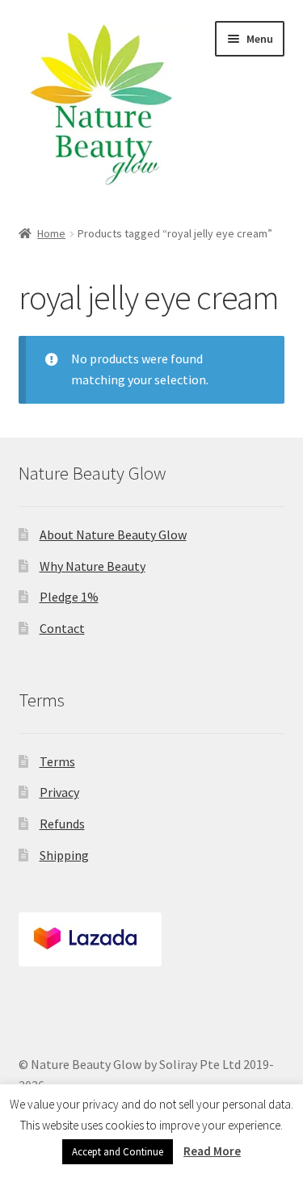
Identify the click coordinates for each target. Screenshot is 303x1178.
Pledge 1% (69, 597)
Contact (62, 628)
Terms (57, 761)
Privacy (59, 792)
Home (51, 233)
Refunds (62, 823)
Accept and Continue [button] (117, 1152)
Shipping (64, 855)
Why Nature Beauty (92, 566)
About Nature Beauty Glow (113, 534)
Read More (212, 1151)
